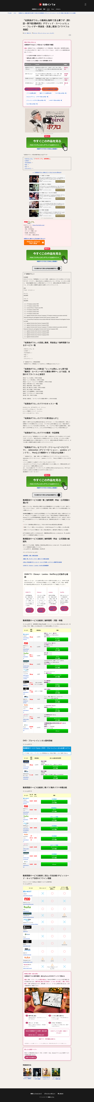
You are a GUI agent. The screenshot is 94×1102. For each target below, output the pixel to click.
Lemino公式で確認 (53, 608)
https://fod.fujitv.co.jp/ (28, 904)
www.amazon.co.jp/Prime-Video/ (26, 677)
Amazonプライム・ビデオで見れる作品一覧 (37, 96)
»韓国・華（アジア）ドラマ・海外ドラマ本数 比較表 (36, 558)
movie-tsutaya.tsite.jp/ (28, 917)
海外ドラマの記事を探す (46, 93)
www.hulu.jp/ (26, 911)
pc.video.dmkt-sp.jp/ (27, 962)
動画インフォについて (36, 1093)
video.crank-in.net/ (27, 968)
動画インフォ (51, 1097)
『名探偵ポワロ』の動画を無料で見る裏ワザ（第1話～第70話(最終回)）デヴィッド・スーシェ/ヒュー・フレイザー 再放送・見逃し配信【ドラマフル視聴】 (47, 13)
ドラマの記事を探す (31, 93)
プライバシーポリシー (49, 1093)
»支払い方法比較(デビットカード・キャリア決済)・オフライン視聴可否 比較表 (42, 562)
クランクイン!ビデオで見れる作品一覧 (36, 100)
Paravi (57, 731)
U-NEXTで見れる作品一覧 (55, 100)
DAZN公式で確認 (57, 691)
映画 (44, 9)
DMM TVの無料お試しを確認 (50, 89)
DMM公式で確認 (55, 777)
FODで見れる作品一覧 (60, 93)
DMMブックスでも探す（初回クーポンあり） (59, 1032)
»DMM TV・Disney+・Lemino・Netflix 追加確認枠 (36, 565)
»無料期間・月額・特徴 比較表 (30, 555)
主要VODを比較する (31, 1057)
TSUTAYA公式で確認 (57, 666)
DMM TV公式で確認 (29, 610)
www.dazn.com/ (26, 945)
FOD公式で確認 (57, 649)
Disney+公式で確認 (40, 610)
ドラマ (48, 9)
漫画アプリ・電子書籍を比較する (47, 1039)
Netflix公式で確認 (64, 608)
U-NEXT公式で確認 (57, 639)
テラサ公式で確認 (57, 710)
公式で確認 (58, 676)
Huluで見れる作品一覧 (32, 103)
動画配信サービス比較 (37, 9)
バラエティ (58, 9)
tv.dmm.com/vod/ (27, 954)
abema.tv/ (25, 685)
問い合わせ (60, 1093)
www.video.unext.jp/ (27, 895)
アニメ (52, 9)
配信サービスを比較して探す (33, 89)
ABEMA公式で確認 (57, 685)
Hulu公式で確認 (57, 657)
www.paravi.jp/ (26, 938)
